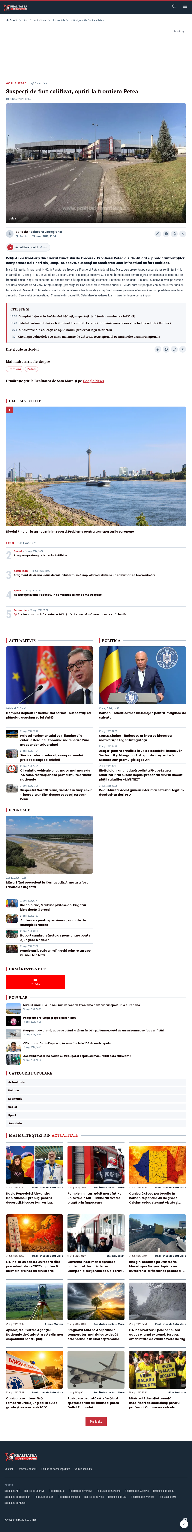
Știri (25, 20)
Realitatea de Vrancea (142, 1496)
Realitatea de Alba (94, 1496)
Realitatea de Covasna (109, 1490)
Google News (93, 380)
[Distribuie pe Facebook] (166, 234)
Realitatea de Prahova (80, 1490)
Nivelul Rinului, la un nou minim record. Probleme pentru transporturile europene (70, 531)
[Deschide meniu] (185, 7)
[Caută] (174, 7)
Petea (31, 369)
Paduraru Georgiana (45, 232)
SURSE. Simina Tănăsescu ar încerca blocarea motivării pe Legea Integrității (135, 738)
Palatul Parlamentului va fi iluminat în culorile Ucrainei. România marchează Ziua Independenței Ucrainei (95, 323)
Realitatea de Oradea (69, 1496)
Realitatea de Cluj (117, 1496)
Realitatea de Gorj (44, 1496)
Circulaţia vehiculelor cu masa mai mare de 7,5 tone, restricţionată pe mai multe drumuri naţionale (89, 336)
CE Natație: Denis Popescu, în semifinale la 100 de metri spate (58, 595)
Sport (17, 590)
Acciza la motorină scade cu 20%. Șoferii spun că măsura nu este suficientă (72, 614)
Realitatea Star (56, 1490)
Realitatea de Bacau (163, 1490)
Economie (20, 610)
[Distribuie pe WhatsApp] (174, 234)
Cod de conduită (83, 1468)
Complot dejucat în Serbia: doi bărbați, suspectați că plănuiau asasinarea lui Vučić (77, 316)
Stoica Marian (115, 1255)
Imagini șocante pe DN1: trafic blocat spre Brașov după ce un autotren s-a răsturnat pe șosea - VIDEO (156, 1269)
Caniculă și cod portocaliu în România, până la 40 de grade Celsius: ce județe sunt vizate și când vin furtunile (153, 1200)
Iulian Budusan (176, 1392)
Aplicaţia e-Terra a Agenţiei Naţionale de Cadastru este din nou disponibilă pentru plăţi (34, 1334)
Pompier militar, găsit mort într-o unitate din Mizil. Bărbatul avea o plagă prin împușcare (95, 1198)
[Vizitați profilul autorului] (10, 234)
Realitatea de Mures (15, 1502)
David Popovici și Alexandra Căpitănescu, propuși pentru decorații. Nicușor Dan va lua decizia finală (29, 1200)
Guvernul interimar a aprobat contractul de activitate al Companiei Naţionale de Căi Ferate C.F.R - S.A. (96, 1269)
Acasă (13, 20)
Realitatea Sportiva (34, 1490)
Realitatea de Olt (167, 1496)
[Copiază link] (157, 234)
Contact (8, 1468)
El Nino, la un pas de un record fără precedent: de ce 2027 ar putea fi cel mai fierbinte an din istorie (33, 1266)
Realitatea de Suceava (137, 1490)
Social (10, 542)
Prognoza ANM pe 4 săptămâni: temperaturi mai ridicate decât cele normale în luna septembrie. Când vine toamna (94, 1337)
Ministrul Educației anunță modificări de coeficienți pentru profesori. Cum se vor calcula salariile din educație (154, 1405)
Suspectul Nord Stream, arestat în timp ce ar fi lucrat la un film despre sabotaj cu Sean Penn (56, 794)
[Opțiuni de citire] (184, 1524)
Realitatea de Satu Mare (47, 1187)
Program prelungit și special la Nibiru (40, 555)
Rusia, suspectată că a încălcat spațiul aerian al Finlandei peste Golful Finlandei (93, 1403)
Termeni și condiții (27, 1468)
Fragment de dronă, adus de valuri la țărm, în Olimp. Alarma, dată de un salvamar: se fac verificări (84, 575)
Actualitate (40, 20)
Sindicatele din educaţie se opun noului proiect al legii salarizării (65, 330)
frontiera (14, 369)
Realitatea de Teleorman (17, 1496)
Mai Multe (96, 1421)
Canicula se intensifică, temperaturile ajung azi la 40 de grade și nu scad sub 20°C (31, 1403)
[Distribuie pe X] (182, 234)
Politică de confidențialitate (55, 1468)
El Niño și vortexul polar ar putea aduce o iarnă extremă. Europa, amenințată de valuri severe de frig (157, 1334)
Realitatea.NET (12, 1490)
